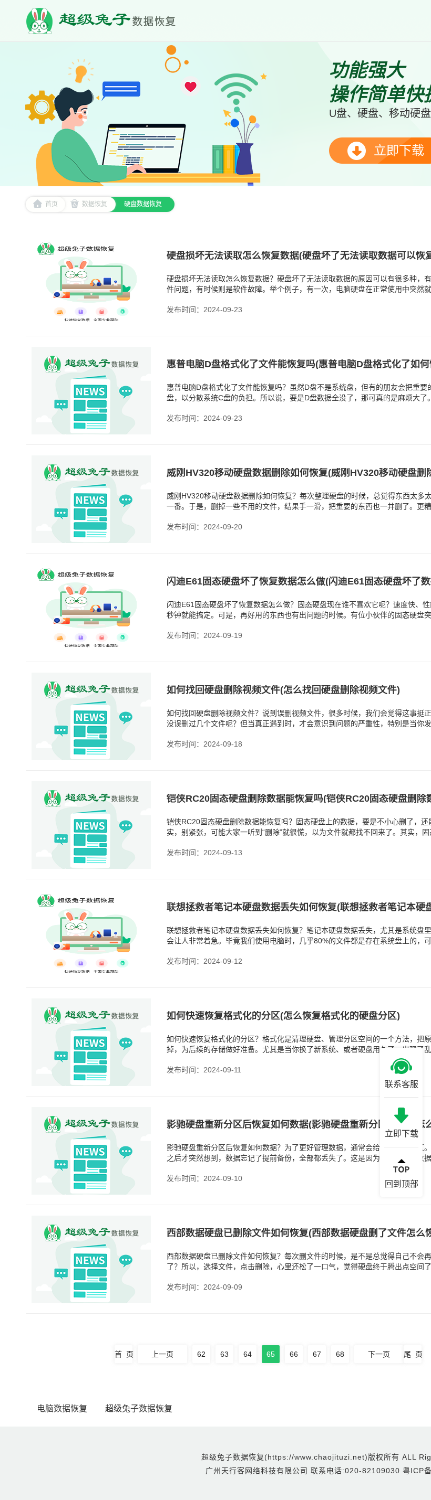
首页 (51, 204)
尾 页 (413, 1354)
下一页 (379, 1354)
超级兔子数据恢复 (138, 1408)
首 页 (123, 1354)
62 (201, 1354)
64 (247, 1354)
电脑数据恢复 (62, 1408)
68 (340, 1354)
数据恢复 (94, 204)
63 (224, 1354)
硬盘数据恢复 (143, 204)
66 (294, 1354)
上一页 (162, 1354)
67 (317, 1354)
